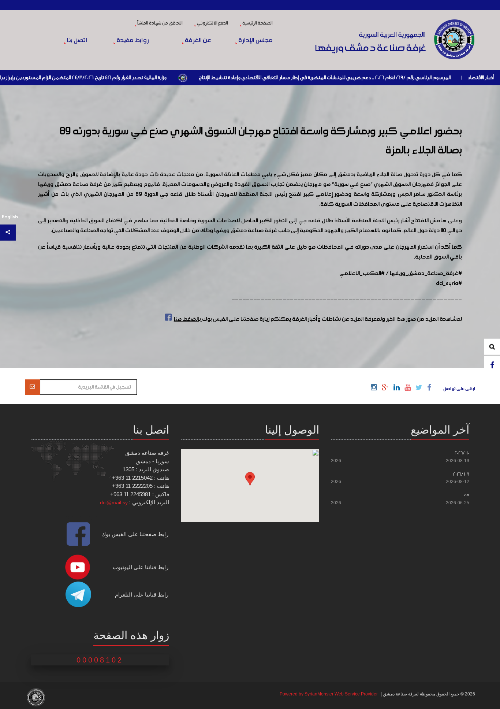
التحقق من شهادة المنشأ (160, 23)
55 (466, 495)
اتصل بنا (76, 40)
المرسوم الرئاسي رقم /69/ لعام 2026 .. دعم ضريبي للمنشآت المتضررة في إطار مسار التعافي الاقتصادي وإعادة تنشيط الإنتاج (350, 78)
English (10, 217)
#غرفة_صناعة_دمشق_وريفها (426, 273)
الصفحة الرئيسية (257, 23)
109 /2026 (461, 474)
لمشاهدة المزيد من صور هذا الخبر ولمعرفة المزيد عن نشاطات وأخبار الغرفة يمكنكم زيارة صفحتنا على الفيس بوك (318, 319)
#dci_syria (449, 283)
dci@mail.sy (114, 502)
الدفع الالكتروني (212, 23)
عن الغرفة (197, 40)
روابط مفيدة (132, 40)
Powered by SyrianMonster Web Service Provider (329, 694)
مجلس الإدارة (255, 40)
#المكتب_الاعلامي (362, 273)
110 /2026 (462, 453)
